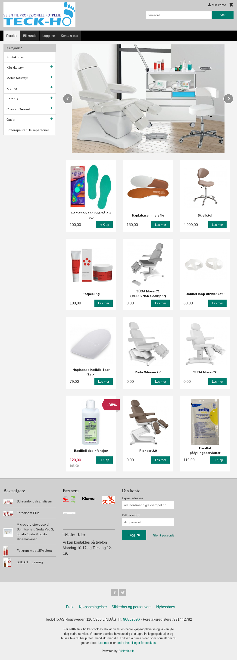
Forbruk (12, 99)
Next (233, 98)
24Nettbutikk (126, 651)
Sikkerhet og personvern (132, 607)
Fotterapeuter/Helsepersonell (27, 130)
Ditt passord (131, 515)
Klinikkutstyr (15, 67)
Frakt (70, 607)
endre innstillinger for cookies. (137, 643)
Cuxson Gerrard (18, 109)
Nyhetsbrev (165, 607)
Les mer (104, 643)
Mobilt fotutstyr (17, 78)
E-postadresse (132, 498)
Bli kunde (30, 35)
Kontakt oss (69, 35)
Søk (222, 15)
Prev (72, 98)
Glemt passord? (163, 535)
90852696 (131, 619)
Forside (11, 35)
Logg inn (48, 35)
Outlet (10, 119)
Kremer (11, 88)
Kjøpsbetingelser (93, 607)
